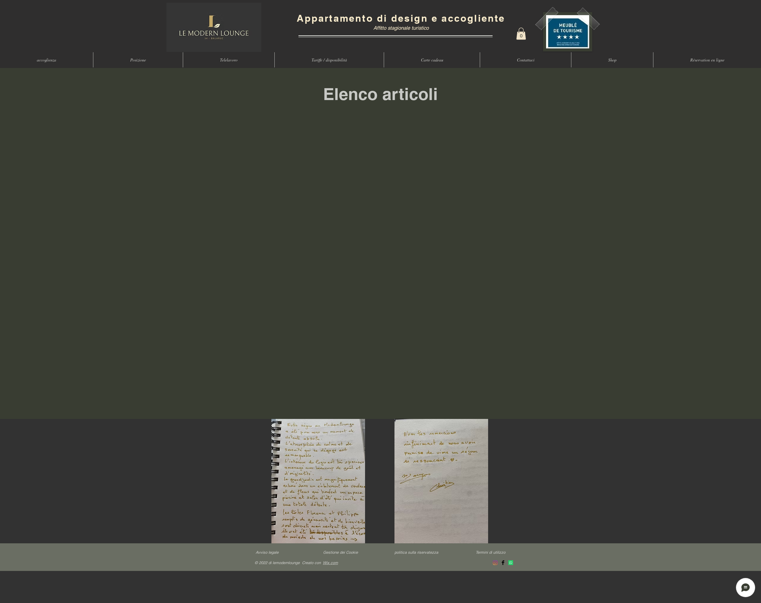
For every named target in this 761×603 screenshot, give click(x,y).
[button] (521, 34)
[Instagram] (495, 562)
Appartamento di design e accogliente (401, 18)
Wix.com (330, 563)
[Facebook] (503, 562)
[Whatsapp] (510, 562)
